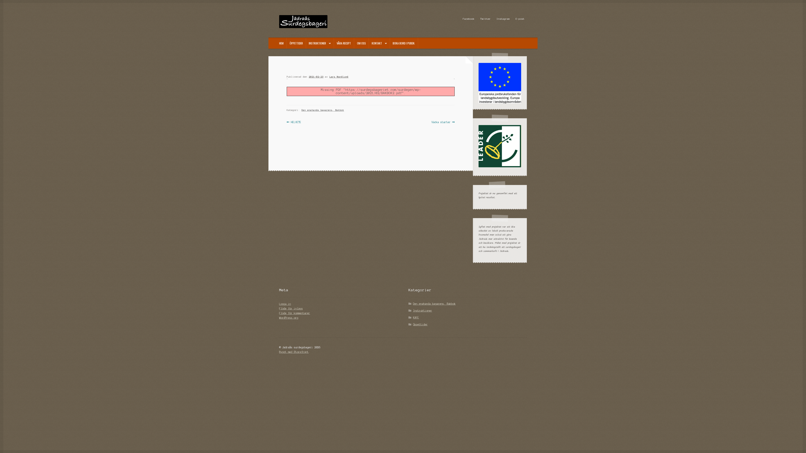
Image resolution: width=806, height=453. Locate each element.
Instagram (503, 19)
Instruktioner (317, 43)
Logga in (285, 304)
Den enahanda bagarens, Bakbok (322, 110)
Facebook (469, 19)
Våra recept (344, 43)
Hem (281, 43)
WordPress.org (288, 317)
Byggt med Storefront (294, 352)
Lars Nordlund (338, 77)
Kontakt (377, 43)
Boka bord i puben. (404, 43)
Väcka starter (441, 122)
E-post (520, 19)
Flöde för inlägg (291, 308)
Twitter (485, 19)
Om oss (361, 43)
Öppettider (296, 43)
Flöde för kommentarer (294, 313)
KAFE (416, 317)
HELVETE (296, 122)
